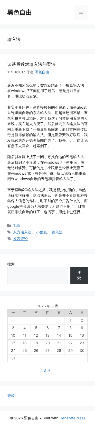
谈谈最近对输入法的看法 (31, 64)
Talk (16, 225)
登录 (11, 395)
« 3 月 (46, 370)
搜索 (11, 264)
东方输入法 (22, 232)
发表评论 (20, 238)
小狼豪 (41, 232)
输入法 (57, 232)
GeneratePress (72, 418)
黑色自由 (19, 12)
